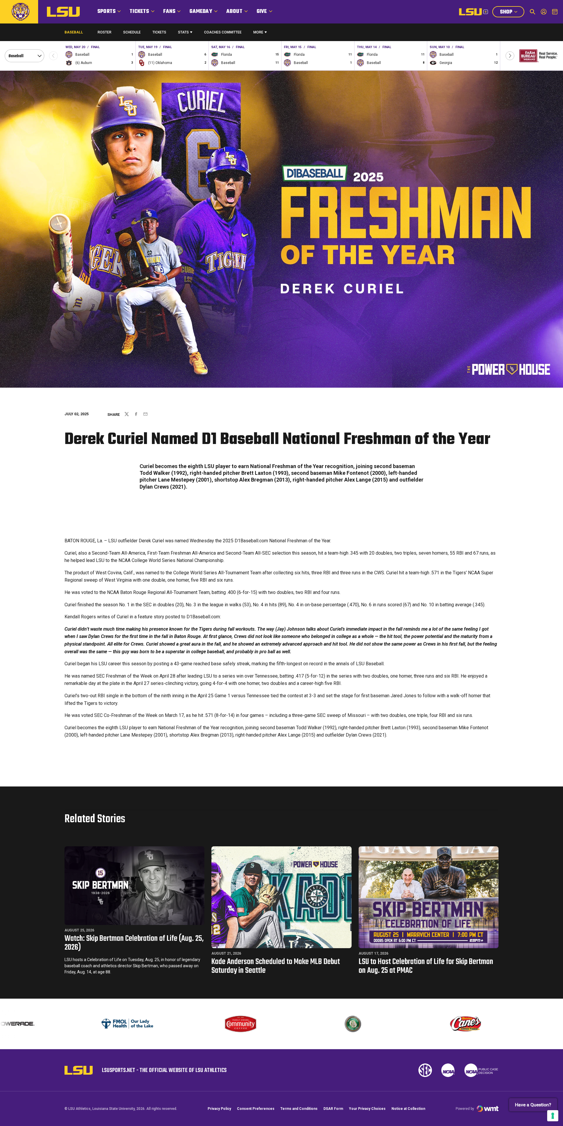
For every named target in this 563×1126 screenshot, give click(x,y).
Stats (183, 32)
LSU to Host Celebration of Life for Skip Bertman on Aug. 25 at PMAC (426, 966)
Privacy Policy (219, 1109)
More (258, 32)
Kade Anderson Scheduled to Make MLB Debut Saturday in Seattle (275, 966)
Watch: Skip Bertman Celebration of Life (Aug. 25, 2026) (134, 943)
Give (262, 11)
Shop (512, 12)
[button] (510, 55)
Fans (169, 11)
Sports (106, 11)
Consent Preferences (255, 1109)
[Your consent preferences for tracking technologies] (552, 1115)
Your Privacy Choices (367, 1109)
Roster (104, 32)
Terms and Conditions (299, 1109)
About (234, 11)
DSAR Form (333, 1109)
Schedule (132, 32)
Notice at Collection (408, 1109)
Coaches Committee (223, 32)
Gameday (200, 11)
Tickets (139, 11)
